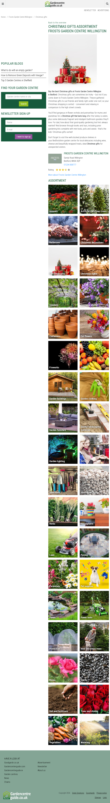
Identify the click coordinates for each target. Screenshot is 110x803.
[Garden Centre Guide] (55, 3)
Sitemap (98, 797)
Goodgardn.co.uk (11, 762)
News (6, 778)
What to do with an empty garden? (17, 70)
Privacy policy (102, 793)
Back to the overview (57, 22)
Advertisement (44, 762)
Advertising (103, 10)
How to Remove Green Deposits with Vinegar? (22, 75)
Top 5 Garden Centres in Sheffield (16, 80)
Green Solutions (78, 793)
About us (41, 770)
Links (105, 797)
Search (24, 104)
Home (3, 17)
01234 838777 (70, 164)
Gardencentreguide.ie (13, 770)
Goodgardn (90, 793)
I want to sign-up (24, 136)
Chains (7, 782)
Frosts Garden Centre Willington (20, 17)
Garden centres (11, 774)
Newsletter (90, 10)
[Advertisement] (23, 39)
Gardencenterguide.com (14, 766)
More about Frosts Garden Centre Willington (67, 175)
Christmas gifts (41, 17)
